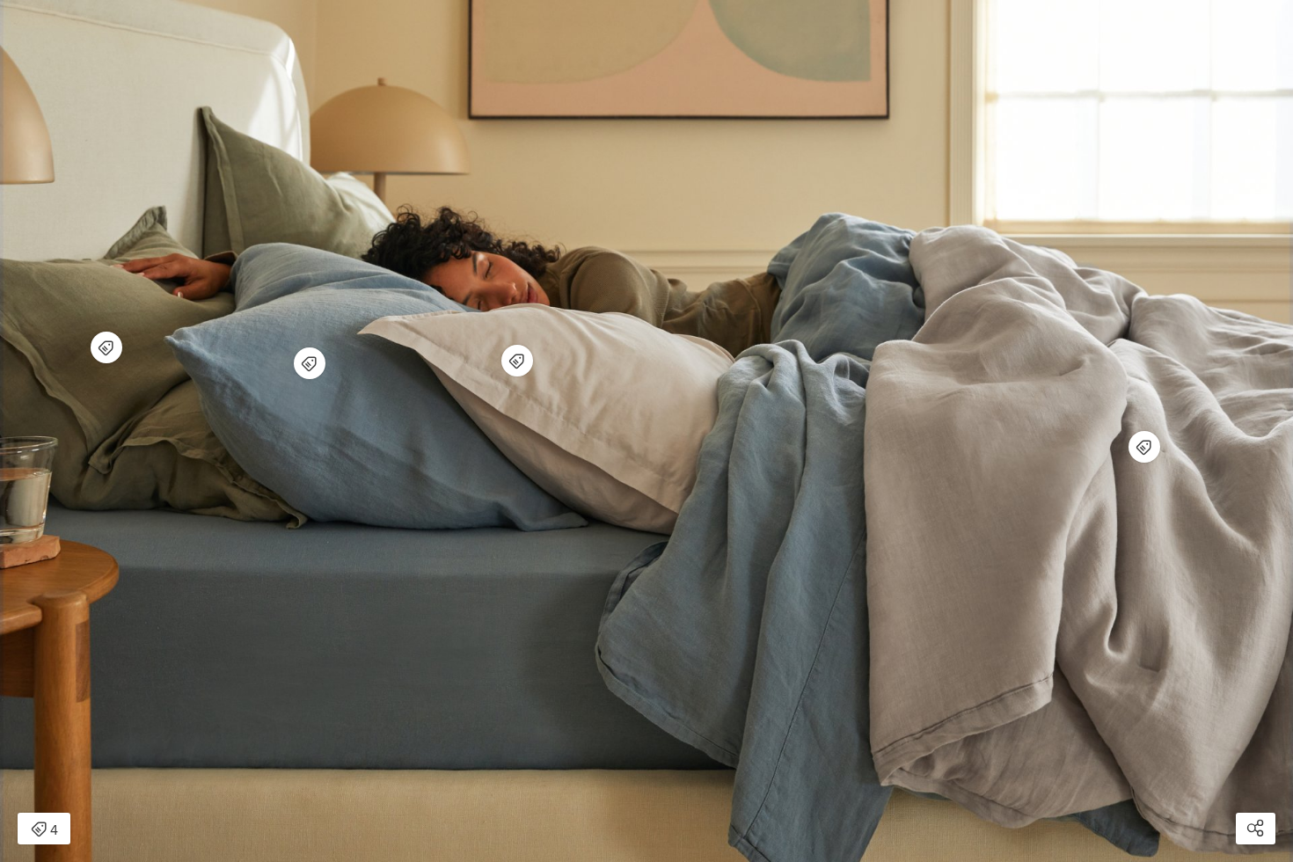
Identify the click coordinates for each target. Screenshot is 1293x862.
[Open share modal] (1255, 828)
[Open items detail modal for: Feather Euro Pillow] (517, 360)
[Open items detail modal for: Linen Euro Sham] (106, 347)
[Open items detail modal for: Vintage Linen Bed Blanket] (1144, 447)
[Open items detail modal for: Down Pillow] (309, 363)
